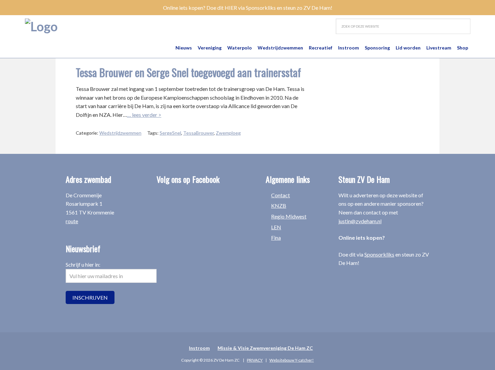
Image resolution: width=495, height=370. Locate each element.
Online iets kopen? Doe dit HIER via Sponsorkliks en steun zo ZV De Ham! (247, 7)
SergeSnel (170, 133)
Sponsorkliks (379, 254)
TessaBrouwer (198, 133)
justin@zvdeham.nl (360, 221)
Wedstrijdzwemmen (120, 133)
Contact (280, 195)
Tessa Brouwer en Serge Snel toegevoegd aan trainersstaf (188, 72)
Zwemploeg (228, 133)
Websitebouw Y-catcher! (291, 360)
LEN (276, 227)
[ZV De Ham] (41, 26)
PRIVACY (255, 360)
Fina (276, 237)
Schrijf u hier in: (83, 264)
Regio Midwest (288, 216)
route (72, 221)
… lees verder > (144, 114)
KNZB (278, 205)
